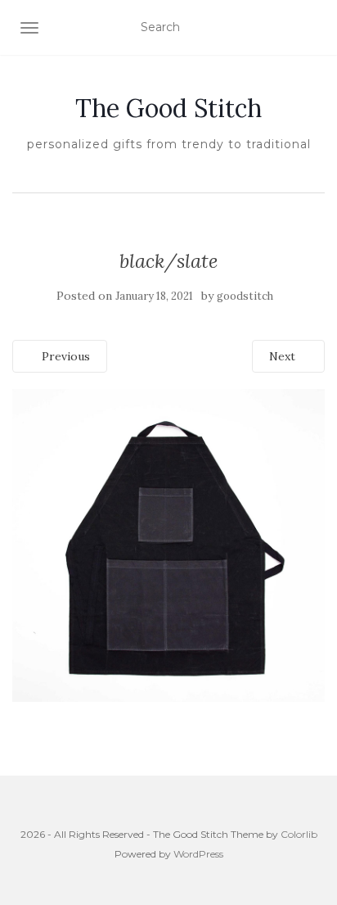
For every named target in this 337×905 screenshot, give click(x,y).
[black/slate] (168, 544)
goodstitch (245, 296)
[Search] (314, 28)
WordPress (198, 854)
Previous (64, 356)
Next (284, 356)
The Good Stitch (168, 108)
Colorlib (299, 834)
